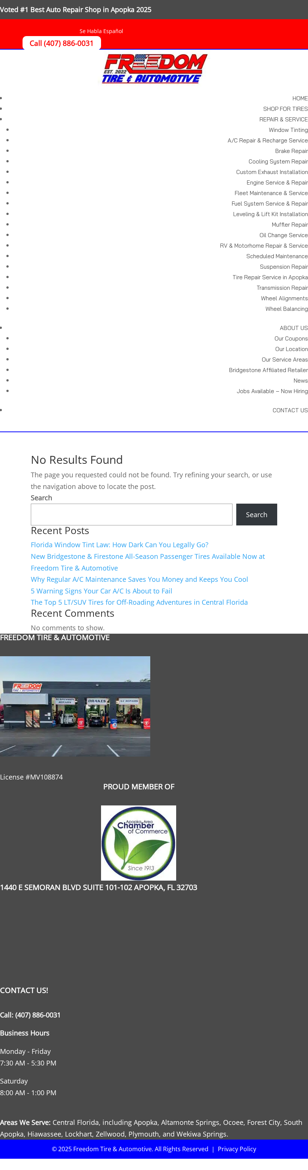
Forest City (263, 1122)
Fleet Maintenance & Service (271, 193)
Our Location (291, 349)
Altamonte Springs (190, 1122)
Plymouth (143, 1133)
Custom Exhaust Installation (272, 172)
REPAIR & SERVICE (284, 119)
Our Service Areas (285, 359)
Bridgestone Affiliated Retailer (268, 370)
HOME (300, 98)
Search (41, 497)
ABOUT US (294, 327)
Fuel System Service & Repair (270, 203)
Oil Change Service (284, 235)
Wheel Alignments (284, 298)
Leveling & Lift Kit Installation (270, 214)
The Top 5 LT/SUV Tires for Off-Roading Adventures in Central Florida (139, 602)
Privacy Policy (237, 1149)
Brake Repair (291, 150)
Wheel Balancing (287, 308)
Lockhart (78, 1133)
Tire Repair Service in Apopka (270, 277)
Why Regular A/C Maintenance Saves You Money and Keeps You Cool (139, 579)
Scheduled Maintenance (277, 256)
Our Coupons (291, 338)
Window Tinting (288, 129)
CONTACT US (290, 410)
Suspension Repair (284, 266)
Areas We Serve (24, 1122)
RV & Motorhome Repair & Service (264, 245)
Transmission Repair (282, 287)
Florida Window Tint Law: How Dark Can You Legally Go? (119, 544)
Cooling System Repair (278, 161)
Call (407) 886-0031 (62, 43)
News (301, 380)
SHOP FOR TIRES (285, 108)
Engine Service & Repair (277, 182)
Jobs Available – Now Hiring (272, 391)
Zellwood (110, 1133)
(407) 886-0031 (38, 1014)
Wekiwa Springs (201, 1133)
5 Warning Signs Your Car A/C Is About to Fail (101, 590)
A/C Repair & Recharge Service (268, 140)
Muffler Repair (290, 224)
